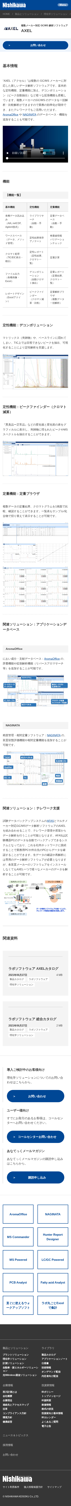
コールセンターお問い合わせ (37, 1136)
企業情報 (8, 1385)
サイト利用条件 (11, 1487)
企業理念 (7, 1400)
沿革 (5, 1409)
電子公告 (46, 1426)
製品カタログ (49, 1355)
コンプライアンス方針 (14, 1413)
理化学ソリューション (55, 14)
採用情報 (8, 1445)
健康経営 (7, 1422)
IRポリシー (47, 1392)
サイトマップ (54, 1487)
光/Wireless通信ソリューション (20, 1375)
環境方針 (7, 1417)
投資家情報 (48, 1385)
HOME (6, 14)
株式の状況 (47, 1409)
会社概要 (7, 1396)
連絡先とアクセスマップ (16, 1405)
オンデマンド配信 (51, 1372)
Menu (63, 4)
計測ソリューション (13, 1363)
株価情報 (46, 1405)
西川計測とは (10, 1392)
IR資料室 (46, 1400)
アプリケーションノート (55, 1359)
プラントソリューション (16, 1355)
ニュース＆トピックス (15, 1435)
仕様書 (45, 1363)
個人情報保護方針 (33, 1487)
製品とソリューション (27, 14)
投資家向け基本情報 (52, 1413)
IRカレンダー (49, 1417)
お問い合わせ (38, 45)
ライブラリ (48, 1348)
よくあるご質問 (50, 1422)
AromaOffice (10, 114)
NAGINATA (29, 114)
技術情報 (46, 1367)
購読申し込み (37, 1177)
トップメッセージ (51, 1396)
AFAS (50, 820)
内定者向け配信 (50, 1376)
